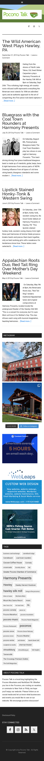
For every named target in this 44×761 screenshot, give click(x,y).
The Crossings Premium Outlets (15, 659)
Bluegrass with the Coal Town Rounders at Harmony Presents (20, 121)
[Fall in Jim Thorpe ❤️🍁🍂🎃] (22, 362)
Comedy (28, 563)
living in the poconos (33, 591)
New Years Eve (7, 605)
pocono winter (8, 640)
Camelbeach (8, 558)
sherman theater (25, 645)
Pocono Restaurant (9, 626)
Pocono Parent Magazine (30, 620)
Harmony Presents (17, 578)
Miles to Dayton (7, 596)
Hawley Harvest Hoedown (25, 585)
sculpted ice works (9, 645)
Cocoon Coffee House (12, 563)
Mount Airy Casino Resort (13, 600)
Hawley (7, 584)
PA (28, 605)
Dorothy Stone (20, 567)
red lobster (21, 640)
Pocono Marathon (10, 614)
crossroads (7, 567)
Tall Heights (36, 650)
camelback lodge (28, 553)
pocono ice (22, 610)
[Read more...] (9, 101)
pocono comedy (9, 610)
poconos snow (8, 636)
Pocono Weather (23, 636)
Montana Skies (20, 596)
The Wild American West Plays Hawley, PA (21, 45)
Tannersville (7, 654)
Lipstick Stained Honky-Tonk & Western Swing (18, 194)
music (28, 600)
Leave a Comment (33, 133)
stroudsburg (9, 649)
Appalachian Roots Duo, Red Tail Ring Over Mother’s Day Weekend (21, 266)
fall (29, 567)
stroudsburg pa (23, 650)
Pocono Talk (22, 14)
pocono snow (8, 631)
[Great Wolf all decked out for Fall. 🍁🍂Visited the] (22, 402)
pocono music (10, 619)
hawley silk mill (12, 591)
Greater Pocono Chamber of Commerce (19, 572)
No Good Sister (19, 605)
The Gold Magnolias (10, 663)
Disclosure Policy (8, 715)
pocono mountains (27, 614)
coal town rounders (23, 558)
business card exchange (11, 553)
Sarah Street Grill (33, 640)
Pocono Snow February (25, 631)
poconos (25, 625)
